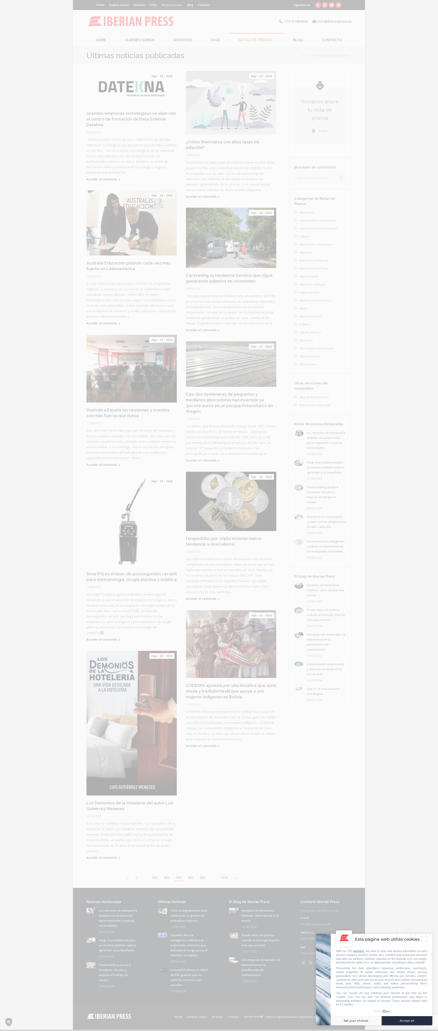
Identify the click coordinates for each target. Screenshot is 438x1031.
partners (358, 951)
